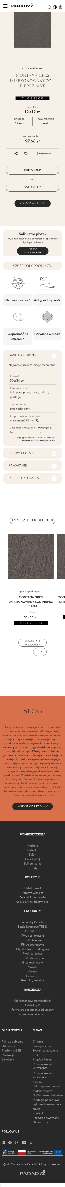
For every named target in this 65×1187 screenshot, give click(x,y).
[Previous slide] (25, 652)
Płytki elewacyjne (33, 958)
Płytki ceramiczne (32, 936)
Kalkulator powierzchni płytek (33, 1001)
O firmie (37, 1042)
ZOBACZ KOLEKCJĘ (32, 203)
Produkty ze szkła (32, 980)
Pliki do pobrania (12, 1042)
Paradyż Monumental (32, 897)
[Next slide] (40, 652)
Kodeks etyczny (42, 1091)
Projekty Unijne (42, 1059)
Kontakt (37, 1113)
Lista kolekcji (32, 888)
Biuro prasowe (41, 1046)
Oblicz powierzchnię (32, 251)
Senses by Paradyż (32, 922)
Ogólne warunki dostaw (47, 1095)
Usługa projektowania (46, 1086)
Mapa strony (40, 1122)
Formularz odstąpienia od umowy (32, 1010)
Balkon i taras (32, 864)
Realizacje (8, 1055)
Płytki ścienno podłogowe (32, 949)
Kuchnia (32, 846)
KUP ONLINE (32, 170)
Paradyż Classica (32, 893)
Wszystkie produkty (32, 642)
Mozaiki (33, 967)
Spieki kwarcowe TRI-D (32, 927)
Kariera (37, 1082)
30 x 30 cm (32, 112)
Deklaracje (8, 1046)
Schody (32, 868)
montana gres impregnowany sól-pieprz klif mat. (30, 602)
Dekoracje (32, 976)
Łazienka (32, 850)
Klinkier (32, 971)
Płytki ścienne (33, 940)
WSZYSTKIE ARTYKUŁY (33, 806)
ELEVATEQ (32, 931)
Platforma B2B (11, 1050)
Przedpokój (32, 859)
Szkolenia (8, 1059)
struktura (30, 612)
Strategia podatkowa (46, 1100)
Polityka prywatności (45, 1118)
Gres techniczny (32, 962)
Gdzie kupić (32, 1005)
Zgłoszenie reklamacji (32, 1014)
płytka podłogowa (30, 591)
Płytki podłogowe (32, 945)
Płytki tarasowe (32, 954)
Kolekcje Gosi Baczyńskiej (32, 902)
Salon (32, 855)
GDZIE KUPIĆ (32, 187)
